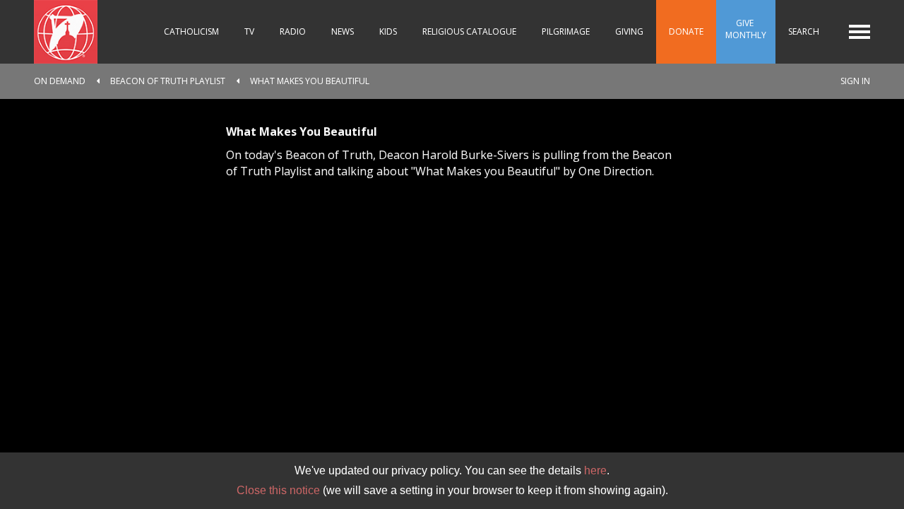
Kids (388, 31)
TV (249, 31)
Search (803, 31)
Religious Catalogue (469, 31)
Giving (629, 31)
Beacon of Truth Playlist (167, 81)
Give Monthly (745, 29)
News (342, 31)
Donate (686, 31)
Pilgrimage (566, 31)
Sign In (855, 81)
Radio (293, 31)
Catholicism (191, 31)
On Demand (59, 81)
